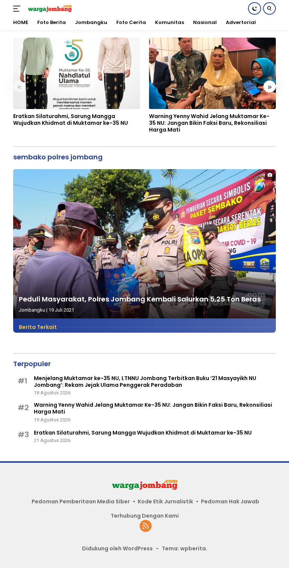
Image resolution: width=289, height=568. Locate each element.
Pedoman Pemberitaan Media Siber (81, 501)
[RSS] (146, 526)
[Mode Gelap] (254, 8)
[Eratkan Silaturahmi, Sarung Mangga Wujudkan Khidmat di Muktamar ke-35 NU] (76, 73)
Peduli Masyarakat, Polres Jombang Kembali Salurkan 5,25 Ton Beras (140, 299)
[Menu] (18, 8)
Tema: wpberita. (184, 548)
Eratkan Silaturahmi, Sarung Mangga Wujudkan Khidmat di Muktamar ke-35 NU (70, 119)
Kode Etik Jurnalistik (165, 501)
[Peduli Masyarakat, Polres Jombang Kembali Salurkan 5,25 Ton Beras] (144, 243)
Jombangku (32, 310)
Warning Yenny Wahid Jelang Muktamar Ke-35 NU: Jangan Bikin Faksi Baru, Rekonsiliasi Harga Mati (209, 123)
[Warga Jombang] (48, 8)
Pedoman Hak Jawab (230, 501)
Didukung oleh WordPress (117, 548)
